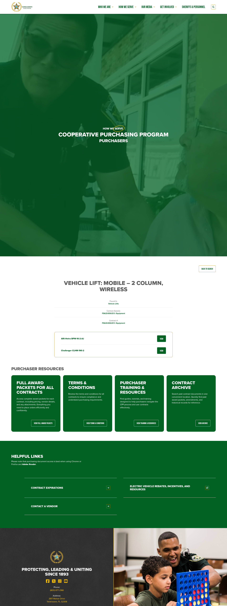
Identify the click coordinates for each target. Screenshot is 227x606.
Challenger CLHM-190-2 (72, 350)
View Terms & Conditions (95, 423)
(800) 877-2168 (57, 590)
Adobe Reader (29, 464)
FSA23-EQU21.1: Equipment (113, 313)
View (161, 338)
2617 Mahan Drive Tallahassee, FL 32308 (57, 600)
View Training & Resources (146, 423)
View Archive (203, 423)
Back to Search (207, 268)
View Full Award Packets (43, 423)
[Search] (213, 7)
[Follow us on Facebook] (47, 581)
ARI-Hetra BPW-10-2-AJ (72, 338)
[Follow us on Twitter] (53, 581)
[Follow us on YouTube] (66, 581)
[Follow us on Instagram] (59, 581)
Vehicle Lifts (113, 303)
